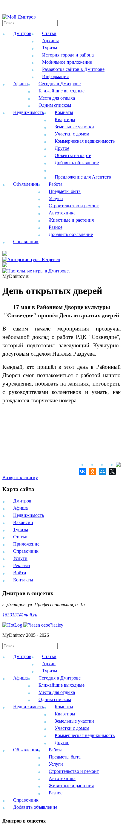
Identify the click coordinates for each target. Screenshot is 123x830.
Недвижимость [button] (28, 112)
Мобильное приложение (67, 62)
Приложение (26, 543)
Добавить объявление (77, 162)
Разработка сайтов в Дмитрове (73, 69)
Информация (55, 76)
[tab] (61, 664)
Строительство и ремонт (74, 205)
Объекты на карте (73, 155)
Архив (49, 663)
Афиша (20, 508)
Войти (19, 572)
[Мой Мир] (101, 471)
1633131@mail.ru (19, 614)
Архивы (50, 40)
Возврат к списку (20, 477)
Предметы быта (65, 191)
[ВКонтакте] (81, 471)
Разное (55, 227)
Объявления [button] (25, 184)
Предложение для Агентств (83, 176)
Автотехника (62, 212)
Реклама (21, 565)
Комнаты (64, 112)
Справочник (26, 241)
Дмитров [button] (22, 33)
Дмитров (22, 500)
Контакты (23, 579)
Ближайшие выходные (61, 90)
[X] (111, 471)
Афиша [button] (20, 83)
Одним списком (55, 105)
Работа (55, 184)
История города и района (68, 54)
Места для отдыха (57, 97)
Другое (62, 148)
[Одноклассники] (91, 471)
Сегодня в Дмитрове (60, 83)
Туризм (49, 47)
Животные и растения (71, 220)
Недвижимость (28, 515)
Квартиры (65, 119)
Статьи (49, 33)
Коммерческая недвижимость (85, 141)
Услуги (56, 198)
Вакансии (23, 522)
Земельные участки (74, 126)
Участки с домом (72, 133)
